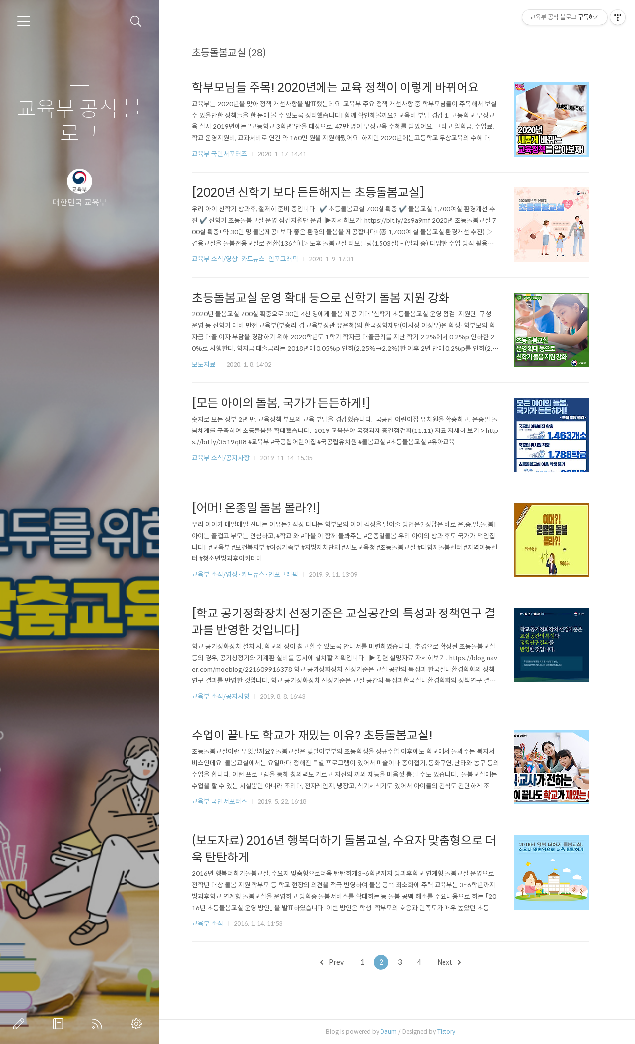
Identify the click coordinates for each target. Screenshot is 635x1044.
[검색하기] (136, 21)
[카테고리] (23, 21)
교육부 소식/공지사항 (221, 458)
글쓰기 (21, 1024)
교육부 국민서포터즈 (219, 154)
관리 (138, 1024)
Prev (335, 962)
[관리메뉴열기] (617, 17)
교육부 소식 (207, 924)
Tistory (446, 1031)
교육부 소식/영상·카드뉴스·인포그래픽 (245, 259)
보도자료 (204, 364)
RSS (99, 1024)
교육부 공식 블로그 (79, 121)
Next (445, 962)
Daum (389, 1031)
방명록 (60, 1024)
